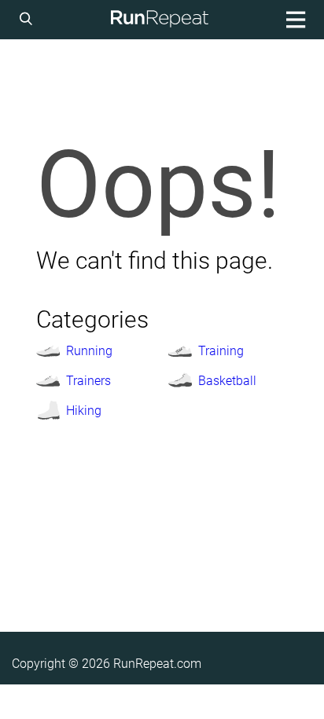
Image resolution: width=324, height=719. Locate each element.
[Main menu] (293, 19)
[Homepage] (160, 19)
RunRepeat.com (157, 663)
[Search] (28, 19)
